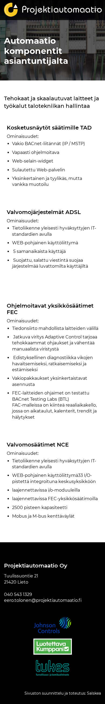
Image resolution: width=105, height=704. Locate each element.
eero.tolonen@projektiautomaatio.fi (43, 600)
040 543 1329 (18, 594)
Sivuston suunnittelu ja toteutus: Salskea (62, 693)
